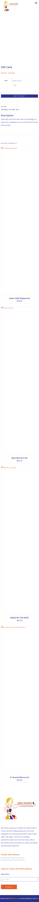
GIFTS (17, 109)
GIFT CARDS (12, 109)
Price (6, 80)
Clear (14, 85)
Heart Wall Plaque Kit (19, 298)
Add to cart (19, 96)
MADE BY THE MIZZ (19, 617)
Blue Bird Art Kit (19, 458)
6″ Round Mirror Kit (19, 777)
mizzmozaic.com (14, 898)
